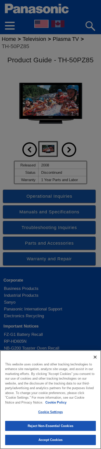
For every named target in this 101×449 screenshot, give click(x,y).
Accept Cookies (50, 440)
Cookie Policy (55, 402)
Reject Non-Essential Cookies (50, 426)
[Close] (95, 357)
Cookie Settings (50, 412)
